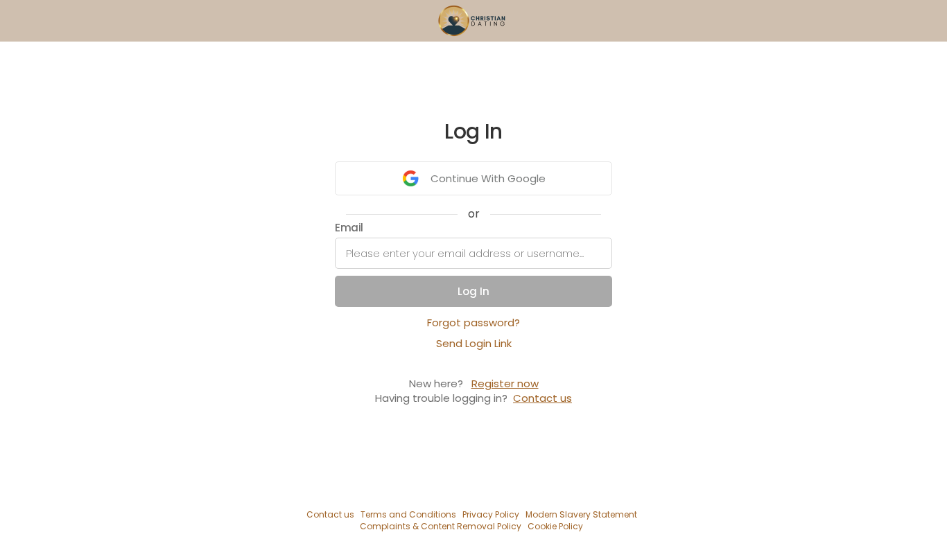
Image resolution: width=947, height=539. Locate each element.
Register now (505, 383)
